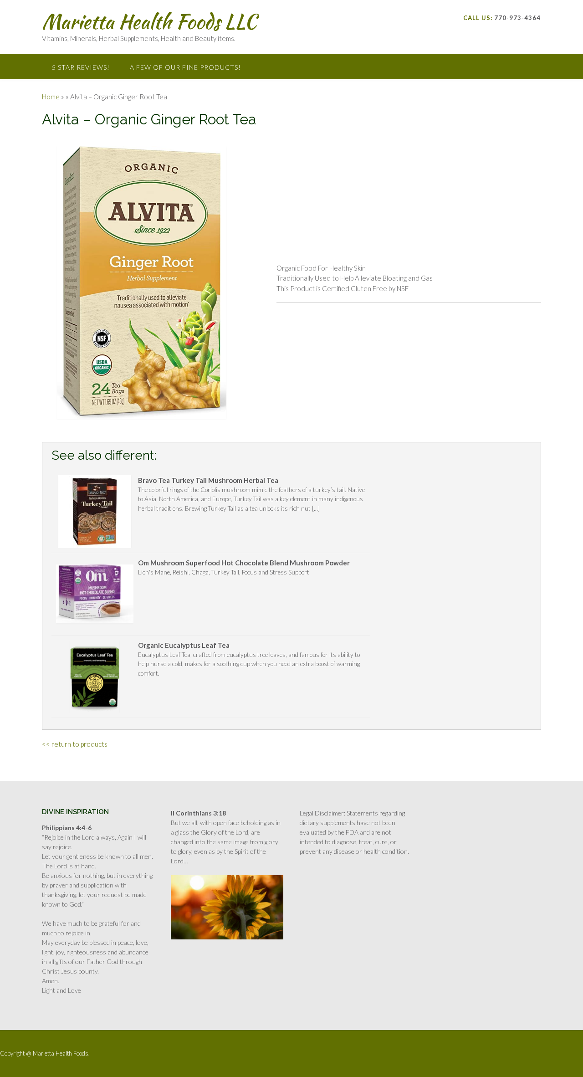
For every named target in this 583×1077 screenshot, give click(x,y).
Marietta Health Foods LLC (149, 21)
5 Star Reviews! (81, 67)
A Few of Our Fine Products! (185, 67)
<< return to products (74, 744)
